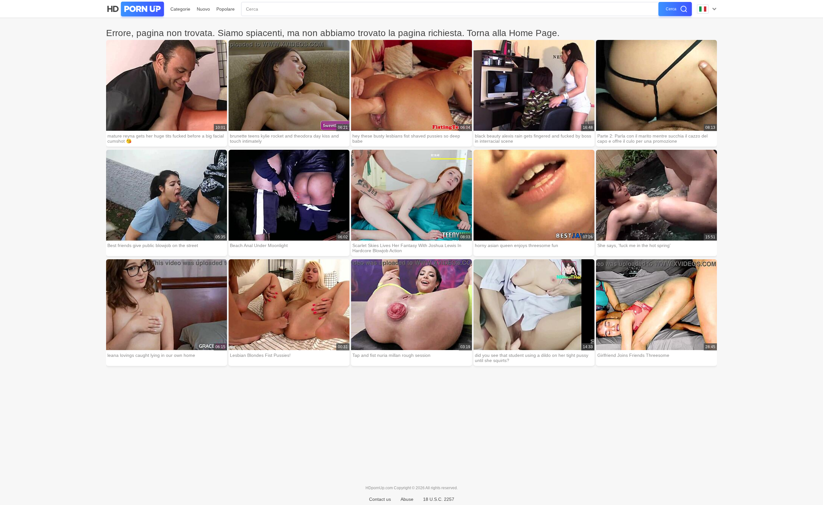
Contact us (380, 499)
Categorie (180, 9)
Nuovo (203, 9)
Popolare (225, 9)
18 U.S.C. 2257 (438, 499)
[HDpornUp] (135, 9)
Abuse (407, 499)
